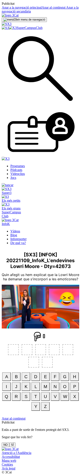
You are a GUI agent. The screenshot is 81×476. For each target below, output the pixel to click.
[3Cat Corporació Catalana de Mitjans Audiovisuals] (10, 449)
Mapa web (9, 460)
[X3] (13, 28)
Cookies (7, 464)
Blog (13, 235)
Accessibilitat (11, 457)
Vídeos (15, 231)
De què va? (18, 243)
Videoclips (17, 174)
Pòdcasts (16, 170)
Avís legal (8, 468)
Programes (17, 166)
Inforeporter (18, 239)
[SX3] (6, 24)
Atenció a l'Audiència (16, 453)
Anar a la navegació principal (22, 7)
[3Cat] (10, 15)
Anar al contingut (53, 7)
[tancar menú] (7, 185)
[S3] (5, 28)
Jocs (13, 177)
